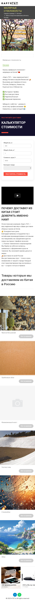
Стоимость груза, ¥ (9, 157)
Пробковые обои (8, 377)
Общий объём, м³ (9, 150)
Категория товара (9, 164)
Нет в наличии (26, 336)
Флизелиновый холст (9, 422)
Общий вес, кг (8, 142)
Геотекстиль (6, 467)
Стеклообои (6, 512)
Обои (3, 557)
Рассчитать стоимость (16, 174)
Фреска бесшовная (9, 333)
